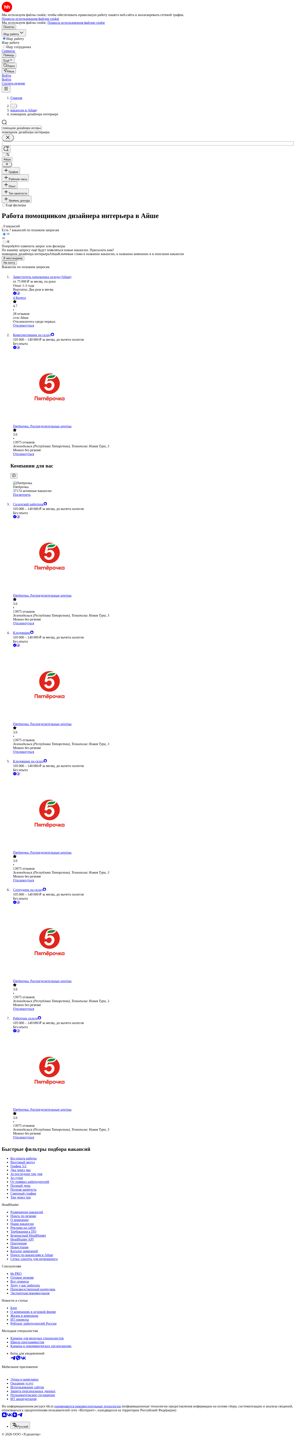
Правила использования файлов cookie (76, 22)
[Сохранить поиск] (6, 149)
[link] (9, 65)
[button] (6, 75)
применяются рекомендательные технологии (87, 1406)
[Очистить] (8, 137)
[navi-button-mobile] (6, 89)
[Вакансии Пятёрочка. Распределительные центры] (152, 387)
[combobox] (22, 128)
